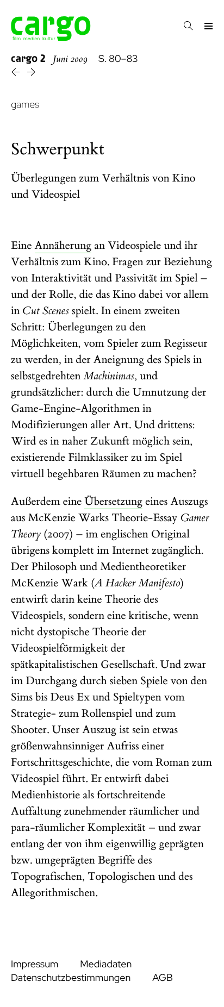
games (25, 104)
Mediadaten (106, 964)
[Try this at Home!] (31, 73)
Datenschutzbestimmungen (70, 978)
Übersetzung (113, 502)
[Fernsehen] (16, 73)
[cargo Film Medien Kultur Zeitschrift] (51, 38)
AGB (162, 978)
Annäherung (63, 246)
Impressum (34, 964)
